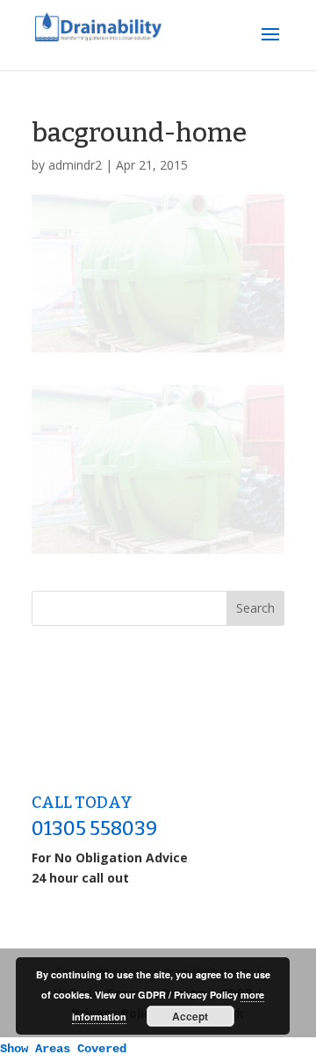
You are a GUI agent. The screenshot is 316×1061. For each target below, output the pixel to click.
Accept (190, 1016)
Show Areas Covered (63, 1049)
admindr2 (75, 164)
